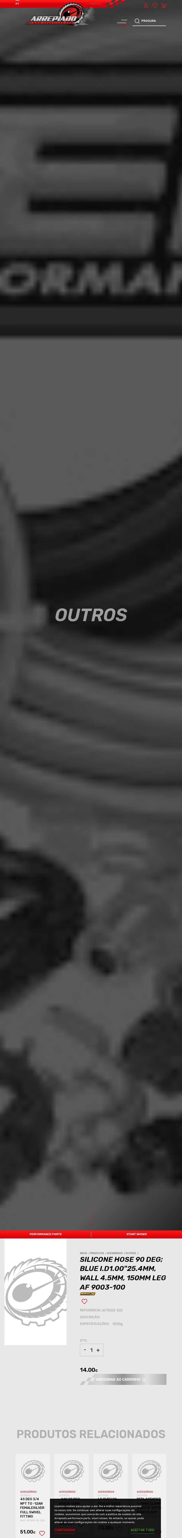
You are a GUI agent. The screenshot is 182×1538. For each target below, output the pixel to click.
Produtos (98, 1253)
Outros (132, 1253)
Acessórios (116, 1253)
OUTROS (25, 1495)
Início (85, 1253)
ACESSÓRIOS (28, 1491)
